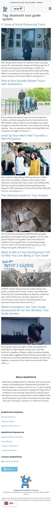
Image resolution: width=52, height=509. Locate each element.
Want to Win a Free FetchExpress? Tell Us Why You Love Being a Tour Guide (25, 253)
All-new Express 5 (8, 417)
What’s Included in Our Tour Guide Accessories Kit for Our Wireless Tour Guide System (25, 310)
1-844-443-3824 (12, 461)
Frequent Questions (9, 446)
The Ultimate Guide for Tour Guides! (24, 195)
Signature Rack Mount (10, 426)
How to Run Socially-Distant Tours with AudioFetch (23, 82)
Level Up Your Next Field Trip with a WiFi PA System (24, 137)
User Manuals (7, 441)
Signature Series (8, 421)
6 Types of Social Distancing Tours (23, 24)
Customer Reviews (9, 450)
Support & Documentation (12, 437)
